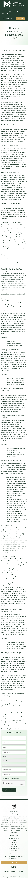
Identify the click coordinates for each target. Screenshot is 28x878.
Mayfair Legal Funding (13, 705)
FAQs (3, 13)
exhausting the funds (18, 493)
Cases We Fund (14, 838)
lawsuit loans (18, 134)
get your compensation (15, 80)
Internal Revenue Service (19, 528)
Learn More (20, 11)
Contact (9, 13)
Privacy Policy (14, 850)
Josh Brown (21, 50)
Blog (8, 729)
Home (3, 11)
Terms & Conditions (14, 848)
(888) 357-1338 (17, 721)
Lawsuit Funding (15, 729)
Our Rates (14, 842)
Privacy (20, 872)
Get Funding (11, 11)
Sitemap (14, 846)
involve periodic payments (15, 501)
